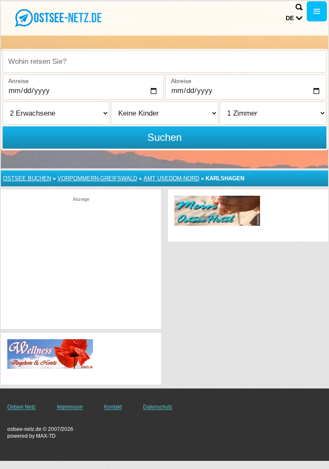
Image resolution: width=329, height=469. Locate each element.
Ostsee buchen (27, 178)
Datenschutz (157, 407)
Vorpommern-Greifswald (97, 178)
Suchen (164, 137)
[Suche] (299, 7)
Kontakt (113, 407)
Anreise (18, 81)
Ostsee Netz (21, 407)
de (290, 18)
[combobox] (164, 62)
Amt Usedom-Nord (171, 178)
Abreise (181, 81)
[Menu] (317, 11)
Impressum (70, 407)
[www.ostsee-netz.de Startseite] (60, 17)
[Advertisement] (81, 263)
